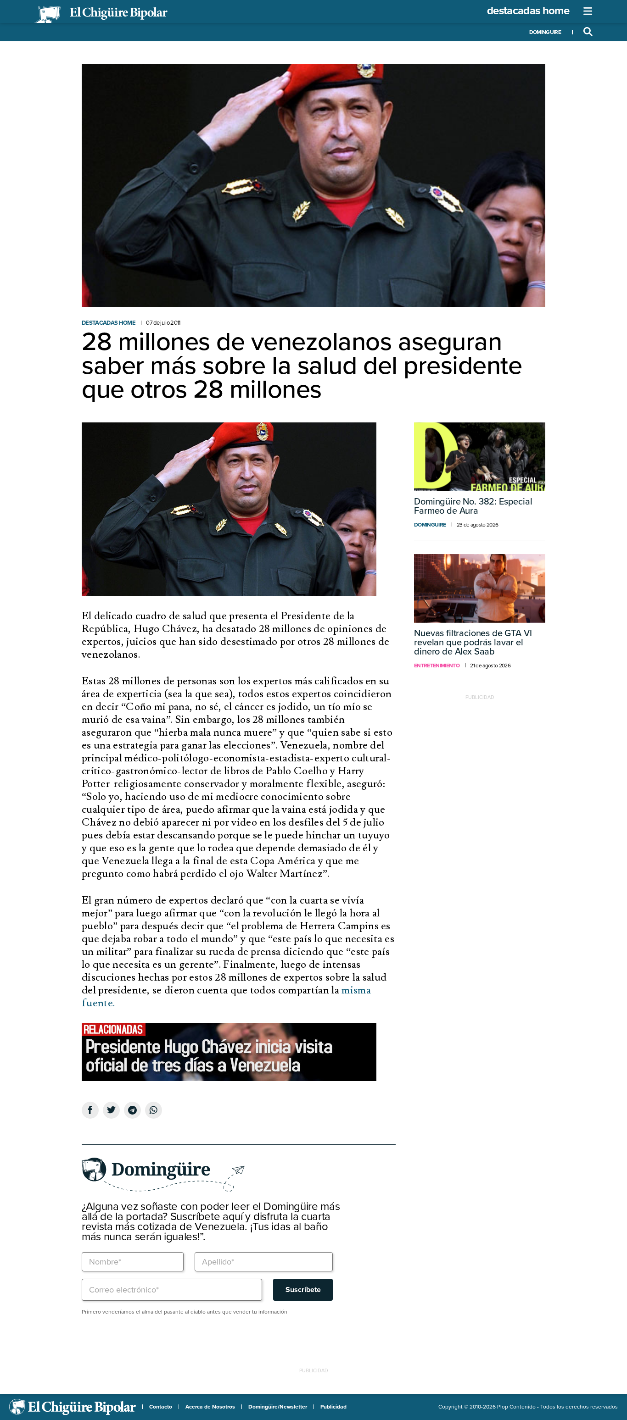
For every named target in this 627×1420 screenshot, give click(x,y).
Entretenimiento (436, 665)
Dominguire (545, 32)
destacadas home (528, 10)
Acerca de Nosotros (210, 1406)
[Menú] (588, 11)
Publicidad (333, 1406)
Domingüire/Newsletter (277, 1406)
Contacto (160, 1406)
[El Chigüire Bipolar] (101, 14)
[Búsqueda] (588, 32)
